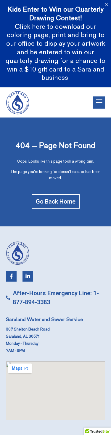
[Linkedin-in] (27, 276)
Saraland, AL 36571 (23, 336)
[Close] (106, 4)
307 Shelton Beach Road (28, 329)
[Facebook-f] (11, 276)
